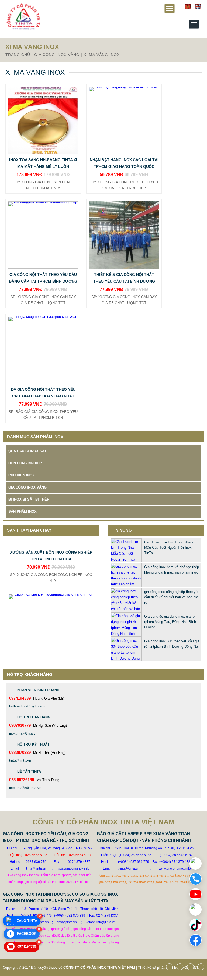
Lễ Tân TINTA (29, 772)
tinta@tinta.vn (20, 760)
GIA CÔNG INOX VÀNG (57, 54)
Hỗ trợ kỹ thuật (33, 744)
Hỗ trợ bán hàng (33, 717)
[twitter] (181, 968)
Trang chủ (17, 54)
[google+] (191, 968)
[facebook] (170, 968)
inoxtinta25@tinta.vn (25, 788)
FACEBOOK (23, 933)
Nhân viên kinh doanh (38, 690)
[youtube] (202, 968)
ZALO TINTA (27, 921)
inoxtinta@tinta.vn (23, 733)
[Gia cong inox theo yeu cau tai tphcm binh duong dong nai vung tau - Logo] (23, 29)
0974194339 (22, 946)
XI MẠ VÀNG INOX (102, 54)
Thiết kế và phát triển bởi (159, 968)
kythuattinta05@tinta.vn (27, 706)
